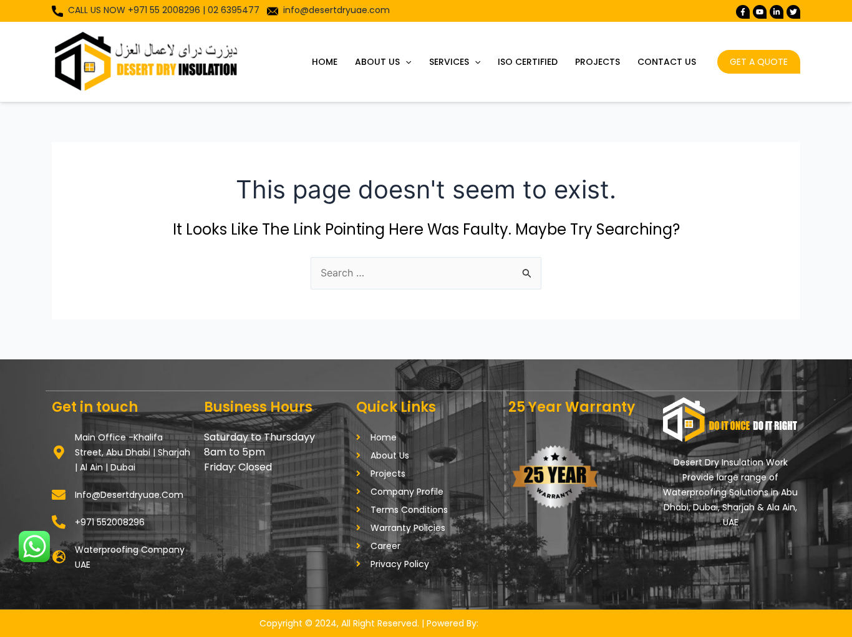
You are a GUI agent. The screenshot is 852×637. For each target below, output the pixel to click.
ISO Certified (528, 62)
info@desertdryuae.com (336, 10)
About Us (377, 62)
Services (449, 62)
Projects (597, 62)
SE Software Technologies (537, 623)
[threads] (793, 12)
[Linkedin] (776, 12)
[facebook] (743, 12)
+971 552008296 (110, 522)
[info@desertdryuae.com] (58, 495)
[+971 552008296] (58, 522)
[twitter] (760, 12)
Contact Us (666, 62)
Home (324, 62)
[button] (405, 61)
